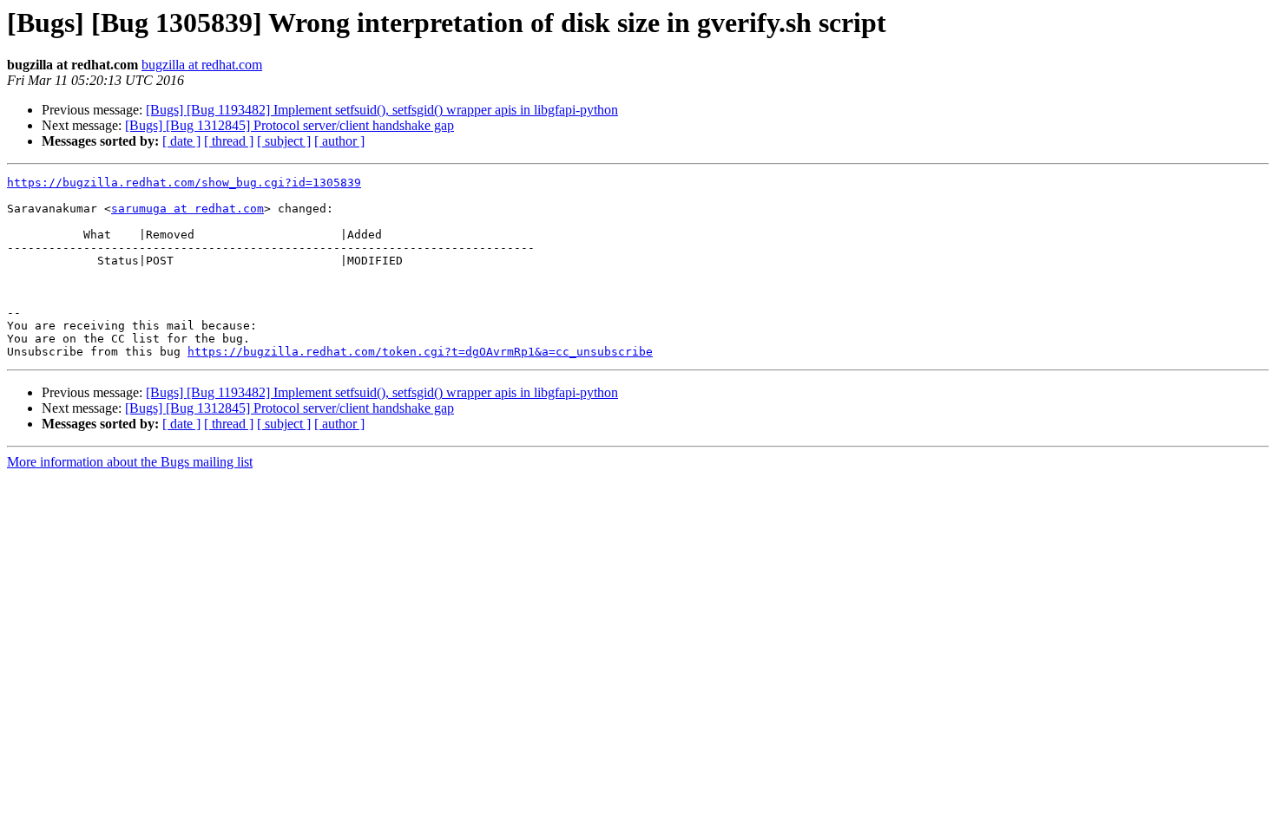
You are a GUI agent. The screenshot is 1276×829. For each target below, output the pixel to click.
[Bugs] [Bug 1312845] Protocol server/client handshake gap (289, 125)
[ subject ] (284, 141)
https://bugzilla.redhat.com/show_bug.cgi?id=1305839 (184, 182)
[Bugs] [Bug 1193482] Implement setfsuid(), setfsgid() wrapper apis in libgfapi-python (382, 109)
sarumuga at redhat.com (187, 208)
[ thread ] (228, 141)
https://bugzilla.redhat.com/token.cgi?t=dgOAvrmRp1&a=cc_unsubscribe (420, 351)
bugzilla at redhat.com (201, 64)
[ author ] (339, 141)
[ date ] (181, 141)
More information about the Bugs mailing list (130, 461)
